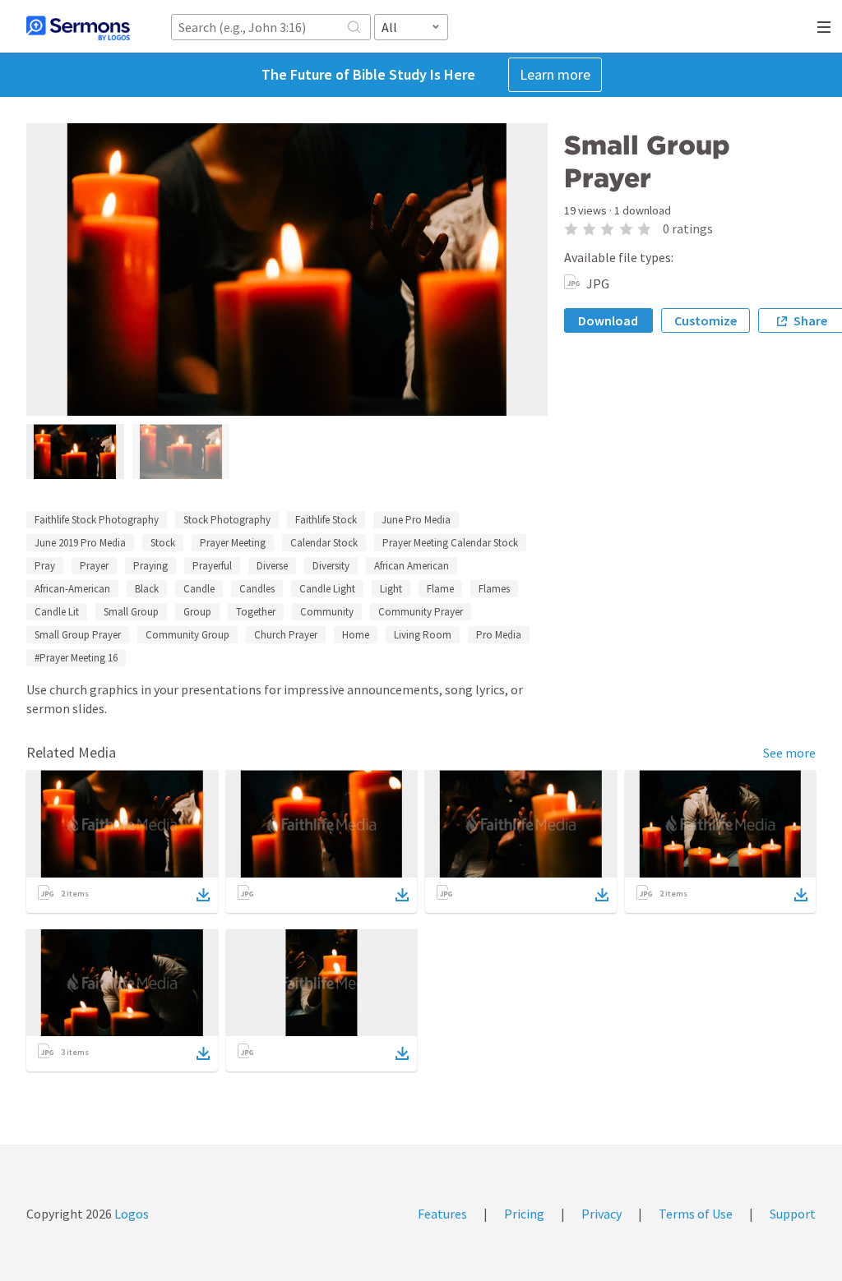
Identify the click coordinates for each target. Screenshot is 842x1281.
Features (442, 1213)
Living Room (422, 635)
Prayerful (212, 566)
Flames (494, 589)
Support (793, 1213)
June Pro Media (416, 520)
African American (411, 566)
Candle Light (327, 589)
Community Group (187, 635)
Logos (130, 1213)
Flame (440, 589)
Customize (705, 320)
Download (608, 320)
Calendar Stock (324, 543)
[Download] (203, 894)
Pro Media (498, 635)
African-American (72, 589)
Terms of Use (696, 1213)
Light (391, 589)
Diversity (330, 566)
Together (255, 612)
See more (789, 752)
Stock (162, 543)
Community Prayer (420, 612)
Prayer (94, 566)
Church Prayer (285, 635)
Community (327, 612)
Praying (150, 566)
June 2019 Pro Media (80, 543)
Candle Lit (57, 612)
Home (355, 635)
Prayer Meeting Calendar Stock (450, 543)
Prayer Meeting (233, 543)
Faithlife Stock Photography (97, 520)
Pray (45, 566)
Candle (199, 589)
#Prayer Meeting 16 (76, 658)
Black (147, 589)
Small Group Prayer (78, 635)
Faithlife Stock (326, 520)
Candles (257, 589)
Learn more (555, 74)
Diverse (272, 566)
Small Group (131, 612)
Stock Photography (227, 520)
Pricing (524, 1213)
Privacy (601, 1213)
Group (197, 612)
